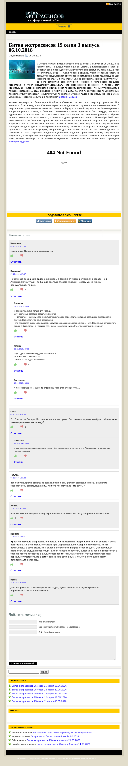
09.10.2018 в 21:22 (18, 478)
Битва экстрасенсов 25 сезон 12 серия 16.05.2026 (39, 697)
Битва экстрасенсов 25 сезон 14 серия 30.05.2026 (39, 689)
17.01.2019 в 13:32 (21, 383)
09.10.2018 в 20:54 (18, 414)
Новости (12, 32)
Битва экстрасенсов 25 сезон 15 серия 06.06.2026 (39, 685)
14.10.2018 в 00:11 (18, 537)
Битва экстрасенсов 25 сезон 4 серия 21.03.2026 (53, 740)
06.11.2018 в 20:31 (21, 349)
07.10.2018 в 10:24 (21, 306)
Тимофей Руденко (19, 141)
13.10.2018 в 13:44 (18, 509)
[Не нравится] (21, 255)
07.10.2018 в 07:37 (18, 274)
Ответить (16, 261)
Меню (62, 26)
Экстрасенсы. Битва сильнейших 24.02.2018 (54, 736)
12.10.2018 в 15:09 (21, 443)
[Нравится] (11, 255)
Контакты (115, 4)
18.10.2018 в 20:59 (18, 583)
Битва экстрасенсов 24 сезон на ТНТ (79, 758)
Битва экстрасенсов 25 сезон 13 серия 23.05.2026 (39, 693)
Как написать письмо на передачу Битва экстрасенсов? (63, 732)
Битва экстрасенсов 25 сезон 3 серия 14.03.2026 (63, 744)
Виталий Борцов (68, 96)
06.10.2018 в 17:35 (18, 246)
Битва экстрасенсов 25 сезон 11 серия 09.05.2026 (39, 701)
